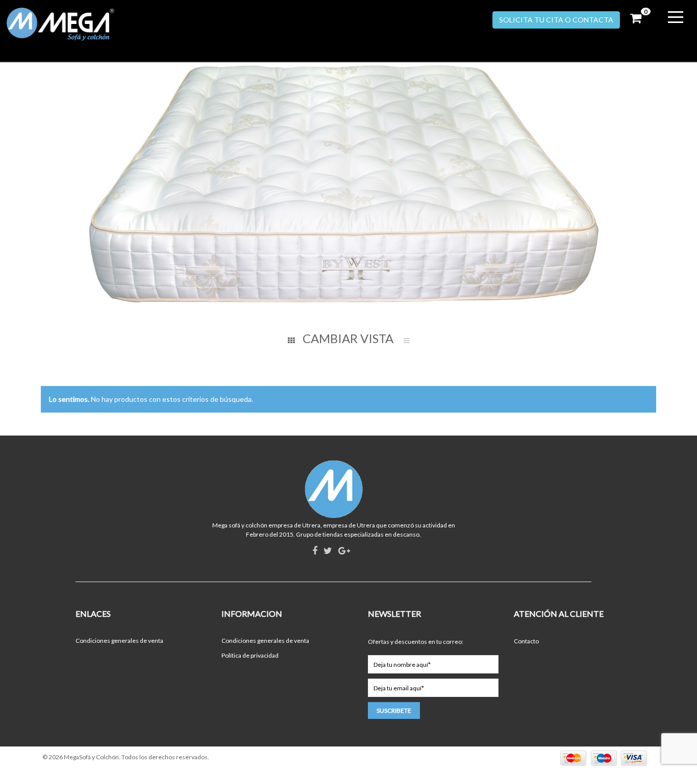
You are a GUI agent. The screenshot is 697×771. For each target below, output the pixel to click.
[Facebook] (314, 551)
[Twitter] (327, 551)
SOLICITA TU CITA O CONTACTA (556, 19)
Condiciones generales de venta (119, 640)
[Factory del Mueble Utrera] (83, 24)
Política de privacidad (250, 655)
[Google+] (344, 551)
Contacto (526, 641)
